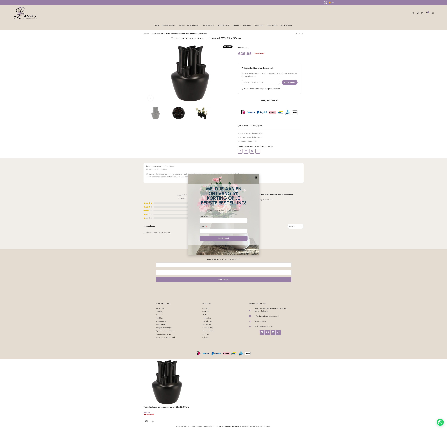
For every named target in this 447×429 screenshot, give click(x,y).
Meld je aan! (223, 238)
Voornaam (204, 216)
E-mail (202, 227)
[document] (223, 214)
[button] (256, 177)
